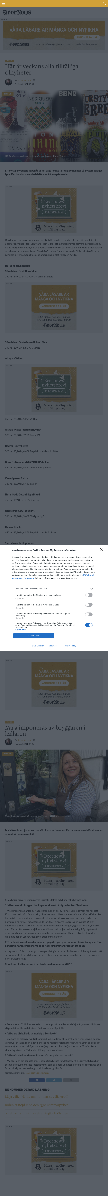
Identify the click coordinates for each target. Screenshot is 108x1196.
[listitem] (54, 588)
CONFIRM (34, 636)
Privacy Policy (70, 646)
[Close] (102, 550)
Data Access (54, 646)
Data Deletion (38, 646)
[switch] (89, 595)
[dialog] (54, 598)
